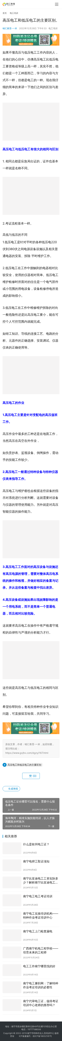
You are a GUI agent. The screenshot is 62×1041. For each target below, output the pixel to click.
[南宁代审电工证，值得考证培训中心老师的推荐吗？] (12, 1005)
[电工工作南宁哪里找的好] (12, 970)
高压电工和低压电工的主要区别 (24, 764)
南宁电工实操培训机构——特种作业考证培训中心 (40, 915)
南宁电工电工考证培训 (37, 896)
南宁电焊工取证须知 (36, 861)
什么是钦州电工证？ (36, 844)
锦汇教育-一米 (10, 28)
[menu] (56, 4)
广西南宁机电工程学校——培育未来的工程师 (40, 950)
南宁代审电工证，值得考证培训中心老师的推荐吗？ (40, 1003)
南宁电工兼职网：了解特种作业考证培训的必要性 (40, 985)
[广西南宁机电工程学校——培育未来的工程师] (12, 952)
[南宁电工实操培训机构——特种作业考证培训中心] (12, 917)
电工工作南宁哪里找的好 (39, 966)
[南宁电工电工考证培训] (12, 900)
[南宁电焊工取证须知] (12, 865)
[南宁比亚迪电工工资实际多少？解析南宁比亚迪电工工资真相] (12, 882)
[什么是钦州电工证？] (12, 848)
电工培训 (53, 28)
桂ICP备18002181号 (42, 1036)
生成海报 (13, 788)
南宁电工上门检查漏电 (37, 931)
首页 (5, 13)
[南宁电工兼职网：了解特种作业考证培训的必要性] (12, 987)
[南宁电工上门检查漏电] (12, 935)
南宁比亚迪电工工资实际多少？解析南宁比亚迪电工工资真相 (40, 881)
